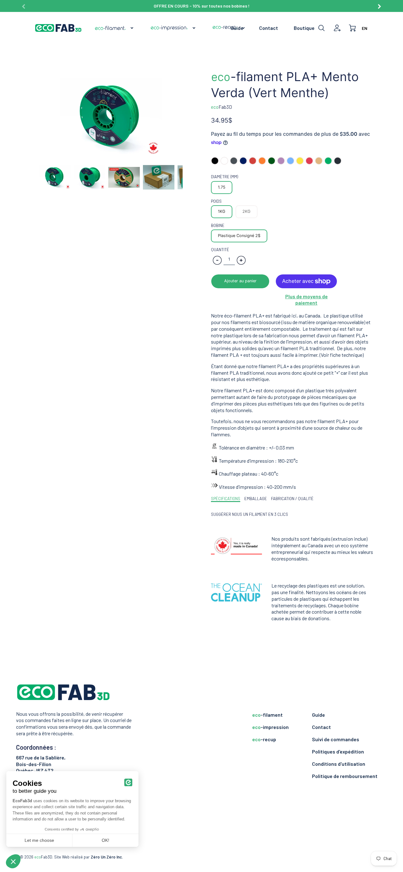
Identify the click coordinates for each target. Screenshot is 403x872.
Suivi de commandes (335, 739)
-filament (267, 715)
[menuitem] (114, 28)
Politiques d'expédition (338, 751)
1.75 (221, 187)
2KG (246, 211)
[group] (201, 6)
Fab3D (221, 107)
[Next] (379, 4)
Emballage (255, 498)
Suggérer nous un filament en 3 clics (249, 514)
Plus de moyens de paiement (306, 299)
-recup (264, 739)
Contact (268, 28)
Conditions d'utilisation (338, 764)
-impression (270, 727)
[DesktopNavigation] (170, 28)
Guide (236, 28)
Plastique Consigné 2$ (239, 235)
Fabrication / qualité (292, 498)
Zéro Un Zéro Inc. (107, 856)
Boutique (304, 28)
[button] (240, 281)
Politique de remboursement (344, 776)
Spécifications (225, 498)
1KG (221, 211)
